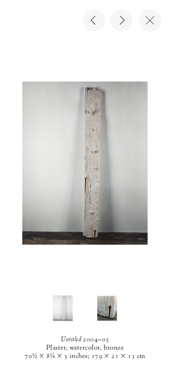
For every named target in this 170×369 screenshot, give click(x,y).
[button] (63, 308)
